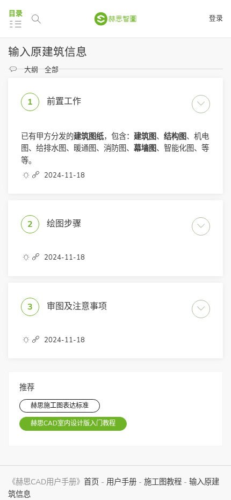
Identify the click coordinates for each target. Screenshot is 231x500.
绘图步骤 (64, 224)
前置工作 (64, 101)
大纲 (31, 70)
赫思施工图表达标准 (60, 405)
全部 (52, 70)
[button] (36, 175)
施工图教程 (163, 481)
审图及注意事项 (77, 306)
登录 (216, 18)
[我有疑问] (13, 70)
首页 (91, 481)
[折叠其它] (26, 175)
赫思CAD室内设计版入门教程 (73, 423)
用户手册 (121, 481)
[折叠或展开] (201, 104)
